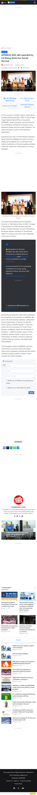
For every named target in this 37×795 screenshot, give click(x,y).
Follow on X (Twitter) (10, 106)
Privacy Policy (18, 783)
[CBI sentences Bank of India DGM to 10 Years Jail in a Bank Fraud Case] (9, 596)
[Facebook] (4, 447)
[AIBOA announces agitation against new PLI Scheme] (6, 648)
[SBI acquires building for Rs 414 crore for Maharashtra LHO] (6, 720)
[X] (7, 447)
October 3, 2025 (11, 308)
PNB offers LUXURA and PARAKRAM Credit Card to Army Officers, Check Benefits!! (23, 687)
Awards (9, 48)
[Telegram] (18, 447)
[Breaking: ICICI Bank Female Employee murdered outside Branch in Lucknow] (27, 619)
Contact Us (9, 781)
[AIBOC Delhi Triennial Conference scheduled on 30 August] (6, 680)
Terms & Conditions (25, 781)
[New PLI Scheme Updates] (6, 656)
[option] (18, 530)
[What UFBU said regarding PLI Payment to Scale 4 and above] (9, 619)
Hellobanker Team (8, 65)
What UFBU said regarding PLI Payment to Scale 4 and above (9, 627)
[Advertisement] (18, 26)
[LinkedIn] (11, 447)
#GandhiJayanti (11, 256)
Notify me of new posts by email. (19, 388)
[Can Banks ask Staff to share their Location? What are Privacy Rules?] (6, 712)
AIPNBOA (18, 442)
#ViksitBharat (10, 261)
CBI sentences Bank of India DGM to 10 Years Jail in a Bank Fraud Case (9, 604)
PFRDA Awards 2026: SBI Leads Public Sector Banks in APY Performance (17, 534)
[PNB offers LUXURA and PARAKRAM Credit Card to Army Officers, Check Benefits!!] (6, 688)
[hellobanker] (11, 2)
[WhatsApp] (14, 447)
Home (4, 48)
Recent (18, 640)
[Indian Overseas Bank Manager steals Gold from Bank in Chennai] (6, 704)
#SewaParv (25, 256)
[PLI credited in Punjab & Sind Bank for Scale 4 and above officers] (6, 696)
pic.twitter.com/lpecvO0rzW (15, 276)
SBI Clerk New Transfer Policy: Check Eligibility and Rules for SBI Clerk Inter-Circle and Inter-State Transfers (26, 606)
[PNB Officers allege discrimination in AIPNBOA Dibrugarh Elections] (6, 664)
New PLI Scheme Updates (20, 653)
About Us (16, 781)
